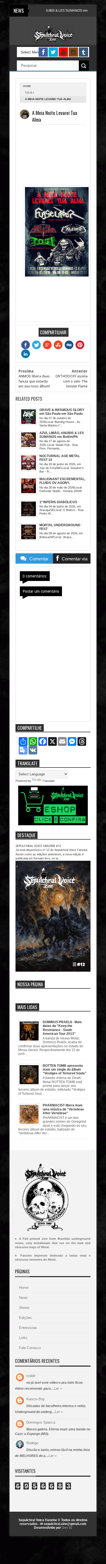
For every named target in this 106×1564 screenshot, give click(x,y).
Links (23, 1338)
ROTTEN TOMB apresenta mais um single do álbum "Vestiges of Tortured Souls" (64, 1069)
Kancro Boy (35, 1399)
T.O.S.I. (30, 92)
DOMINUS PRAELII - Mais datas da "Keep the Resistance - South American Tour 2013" (62, 1028)
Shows (24, 1308)
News (23, 1298)
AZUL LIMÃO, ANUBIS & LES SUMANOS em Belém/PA (49, 10)
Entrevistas (28, 1328)
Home (23, 1288)
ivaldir (31, 1376)
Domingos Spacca (40, 1422)
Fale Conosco (30, 1348)
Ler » (58, 1388)
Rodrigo (32, 1443)
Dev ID (67, 1528)
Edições (25, 1318)
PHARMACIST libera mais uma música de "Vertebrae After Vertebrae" (63, 1109)
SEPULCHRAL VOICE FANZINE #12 (38, 846)
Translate (48, 780)
